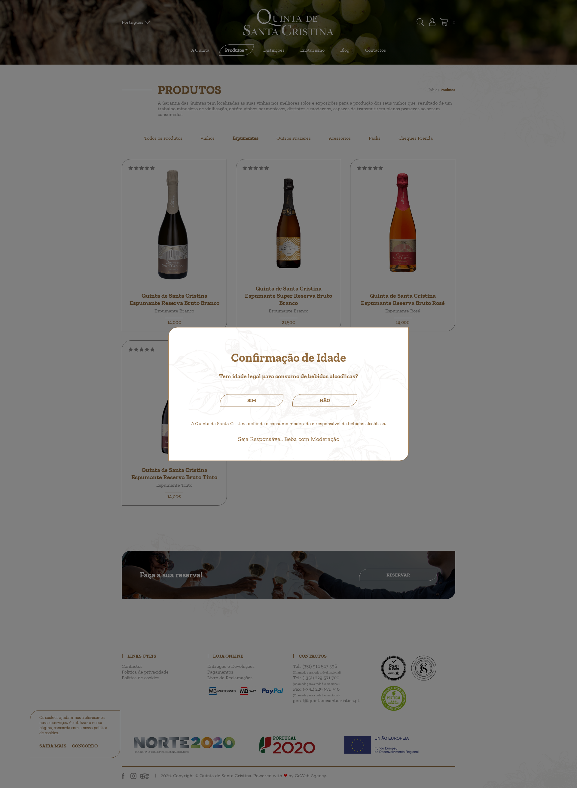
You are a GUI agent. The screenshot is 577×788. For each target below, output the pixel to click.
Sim (251, 400)
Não (325, 400)
